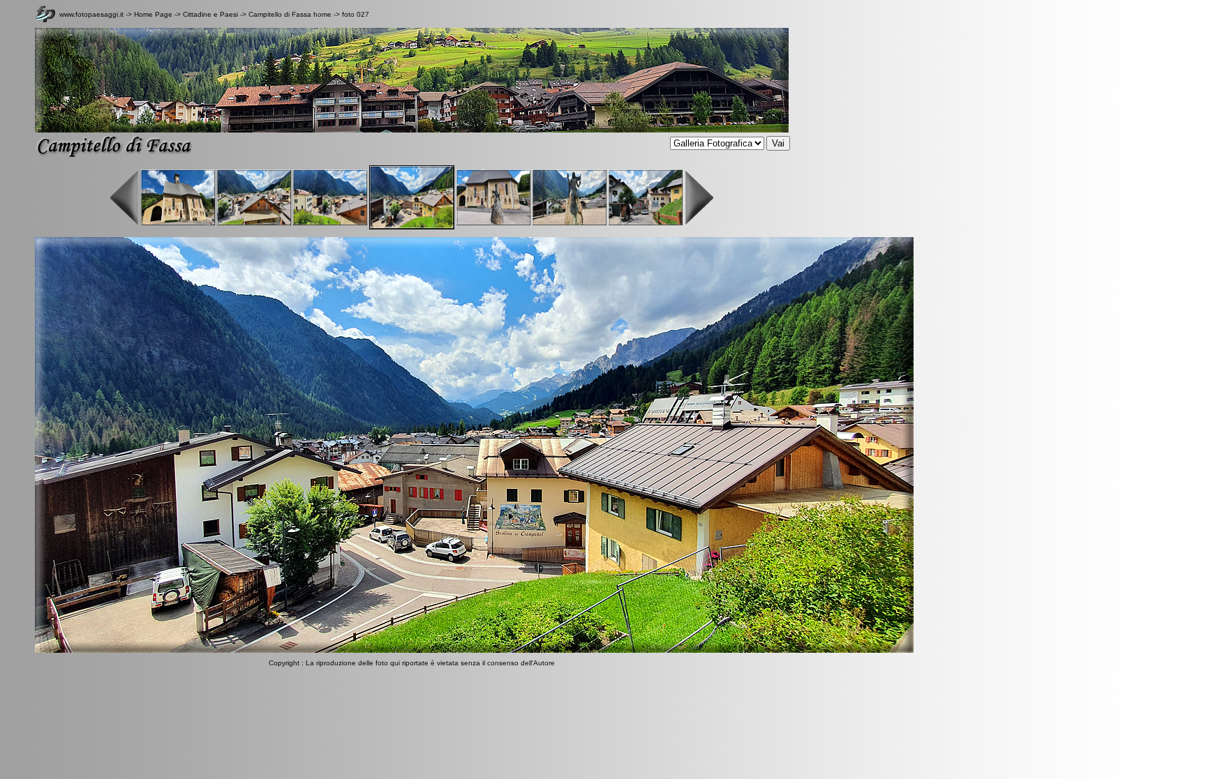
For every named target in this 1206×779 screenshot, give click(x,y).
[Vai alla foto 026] (330, 223)
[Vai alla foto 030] (646, 223)
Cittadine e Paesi (211, 14)
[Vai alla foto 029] (569, 223)
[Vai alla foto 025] (254, 223)
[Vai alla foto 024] (178, 223)
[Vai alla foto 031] (699, 223)
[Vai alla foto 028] (493, 223)
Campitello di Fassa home (290, 14)
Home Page (153, 14)
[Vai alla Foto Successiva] (474, 650)
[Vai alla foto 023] (124, 223)
